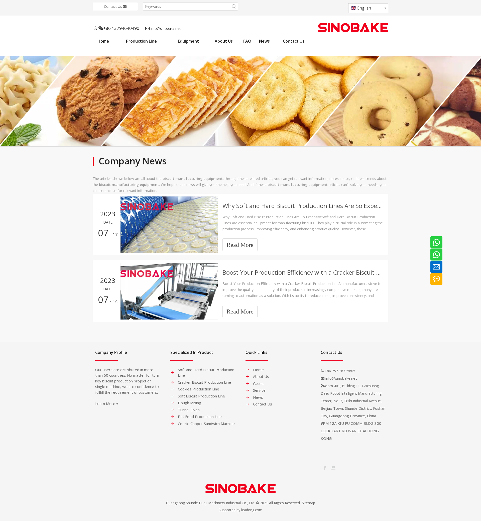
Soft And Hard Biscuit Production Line (206, 372)
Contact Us (113, 6)
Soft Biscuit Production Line (201, 395)
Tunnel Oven (189, 409)
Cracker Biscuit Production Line (204, 382)
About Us (261, 376)
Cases (258, 383)
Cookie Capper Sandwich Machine (206, 423)
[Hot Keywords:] (234, 6)
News (258, 397)
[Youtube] (333, 467)
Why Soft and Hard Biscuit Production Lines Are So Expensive (302, 205)
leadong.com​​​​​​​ (251, 509)
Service (259, 390)
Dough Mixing (189, 402)
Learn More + (106, 403)
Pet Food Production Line (200, 416)
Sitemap (308, 502)
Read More (240, 245)
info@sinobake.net (166, 28)
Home (258, 369)
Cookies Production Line (198, 388)
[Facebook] (324, 467)
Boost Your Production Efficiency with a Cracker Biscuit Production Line (302, 272)
